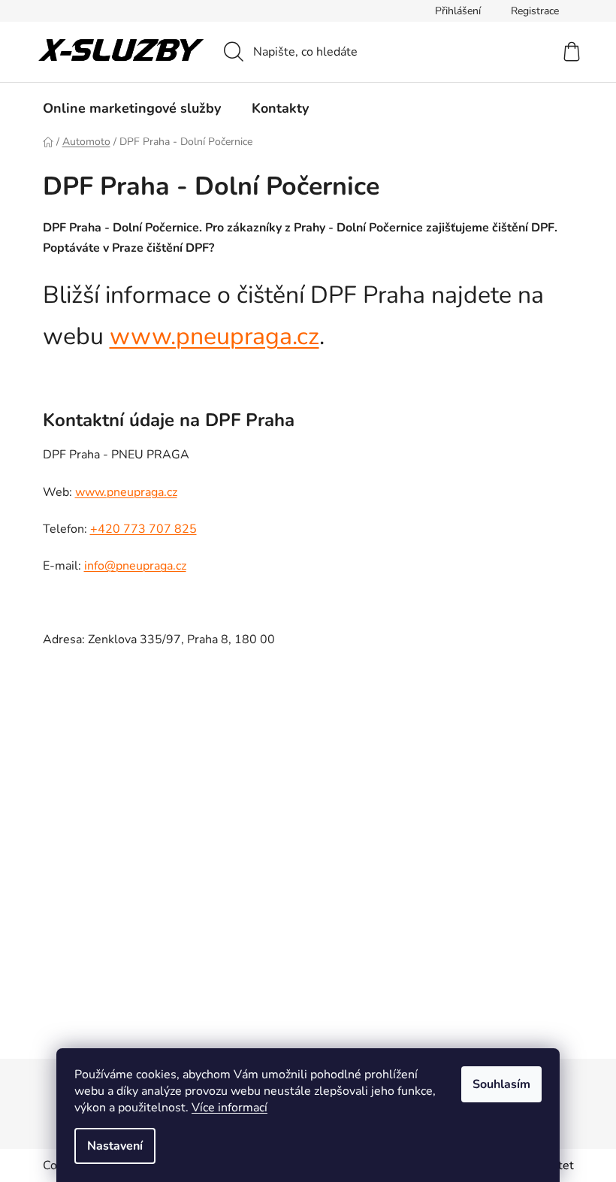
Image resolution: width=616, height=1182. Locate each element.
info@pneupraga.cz (135, 566)
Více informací (229, 1107)
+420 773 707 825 (143, 529)
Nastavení (115, 1146)
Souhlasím (501, 1084)
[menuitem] (132, 108)
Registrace (535, 11)
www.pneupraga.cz (214, 336)
